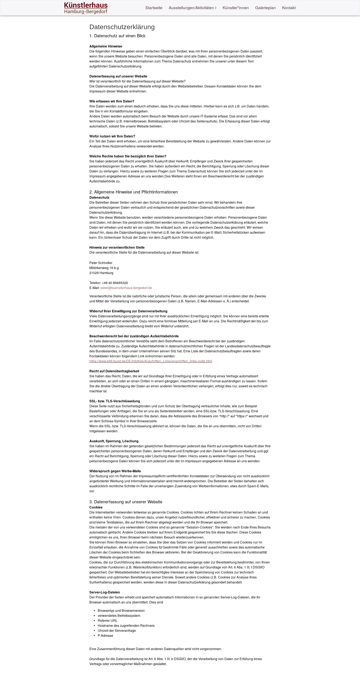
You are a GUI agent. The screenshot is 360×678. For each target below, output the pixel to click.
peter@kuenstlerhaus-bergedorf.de (126, 287)
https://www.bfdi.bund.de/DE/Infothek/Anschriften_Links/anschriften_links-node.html (150, 361)
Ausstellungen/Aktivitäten (191, 7)
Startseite (153, 7)
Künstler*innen (236, 7)
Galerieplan (265, 7)
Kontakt (289, 7)
